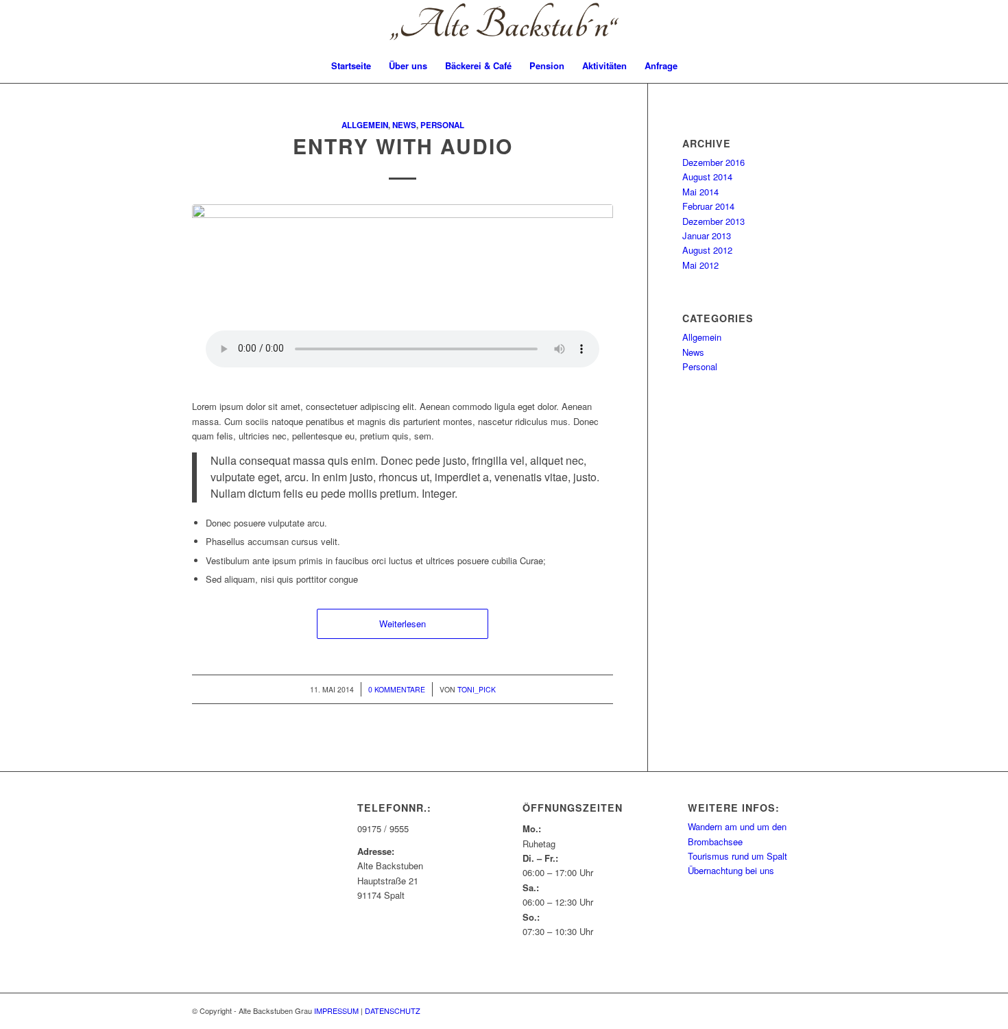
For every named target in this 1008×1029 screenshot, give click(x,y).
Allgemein (364, 125)
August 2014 (707, 176)
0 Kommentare (396, 689)
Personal (442, 125)
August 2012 (707, 249)
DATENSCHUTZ (392, 1010)
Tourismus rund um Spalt (737, 855)
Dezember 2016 (713, 162)
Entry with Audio (403, 145)
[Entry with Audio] (402, 284)
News (404, 125)
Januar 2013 (706, 235)
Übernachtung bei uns (731, 870)
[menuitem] (351, 66)
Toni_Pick (476, 689)
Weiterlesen (402, 623)
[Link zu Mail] (978, 24)
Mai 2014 (700, 191)
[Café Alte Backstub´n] (504, 24)
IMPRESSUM (336, 1010)
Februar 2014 (708, 206)
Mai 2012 (700, 264)
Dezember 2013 (713, 221)
